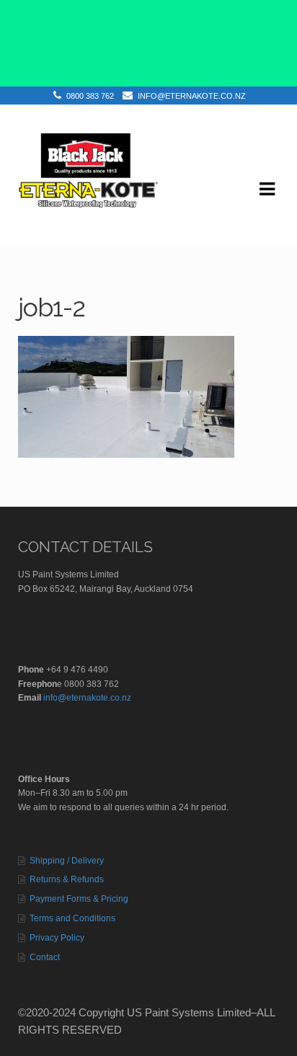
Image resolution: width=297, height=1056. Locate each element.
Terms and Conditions (72, 918)
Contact (45, 957)
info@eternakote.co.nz (192, 96)
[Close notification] (274, 43)
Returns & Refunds (67, 879)
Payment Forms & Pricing (79, 899)
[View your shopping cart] (30, 234)
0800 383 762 (90, 96)
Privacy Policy (57, 938)
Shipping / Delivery (67, 861)
